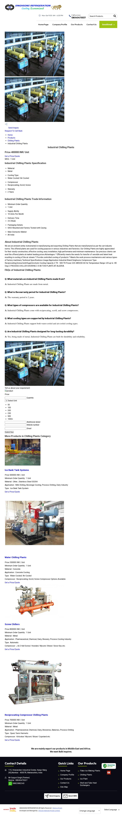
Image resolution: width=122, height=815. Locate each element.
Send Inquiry (13, 128)
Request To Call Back (13, 131)
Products (11, 138)
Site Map (64, 787)
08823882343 (18, 783)
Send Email (107, 24)
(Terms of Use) (57, 808)
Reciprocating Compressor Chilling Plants (26, 715)
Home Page (43, 24)
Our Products (77, 24)
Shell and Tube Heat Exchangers (88, 784)
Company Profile (59, 24)
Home (10, 135)
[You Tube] (109, 774)
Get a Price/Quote (12, 156)
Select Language (110, 810)
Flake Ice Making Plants (90, 771)
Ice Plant (83, 779)
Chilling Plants (14, 141)
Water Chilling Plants (15, 557)
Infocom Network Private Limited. (49, 811)
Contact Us (91, 24)
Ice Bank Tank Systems (17, 470)
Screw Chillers (12, 624)
